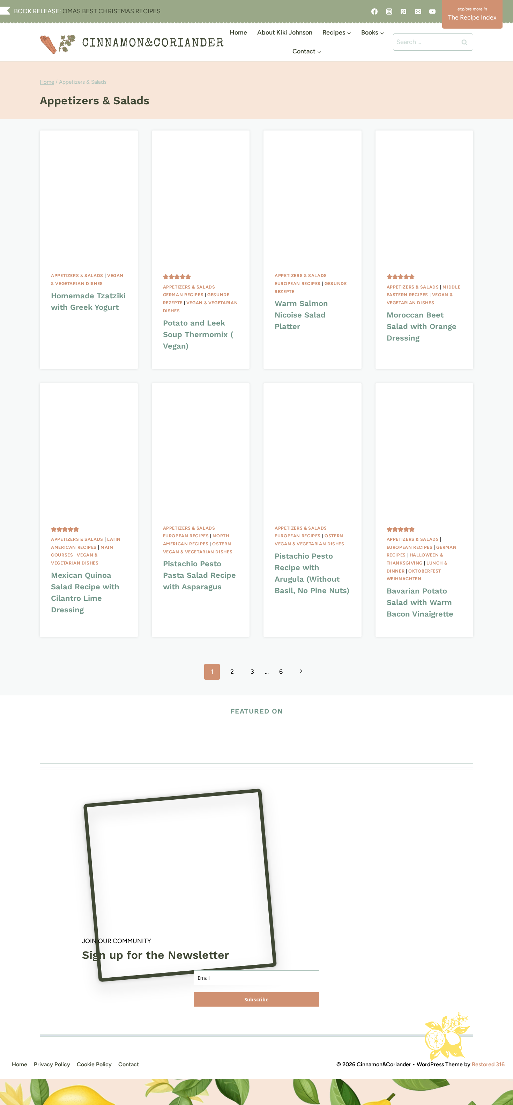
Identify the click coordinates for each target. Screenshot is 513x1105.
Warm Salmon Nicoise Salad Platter (301, 315)
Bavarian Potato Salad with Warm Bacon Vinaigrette (420, 602)
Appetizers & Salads (77, 275)
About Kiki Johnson (284, 32)
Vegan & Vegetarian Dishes (198, 551)
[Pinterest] (403, 11)
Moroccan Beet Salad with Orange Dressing (421, 326)
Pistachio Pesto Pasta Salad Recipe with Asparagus (199, 575)
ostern (221, 543)
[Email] (418, 11)
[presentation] (89, 195)
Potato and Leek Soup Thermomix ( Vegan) (198, 334)
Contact (128, 1064)
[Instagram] (389, 11)
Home (238, 32)
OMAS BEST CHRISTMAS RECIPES (111, 11)
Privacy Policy (52, 1064)
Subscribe (256, 999)
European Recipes (298, 283)
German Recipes (183, 294)
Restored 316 (488, 1064)
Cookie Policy (94, 1064)
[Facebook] (374, 11)
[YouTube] (432, 11)
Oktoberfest (424, 571)
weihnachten (404, 578)
